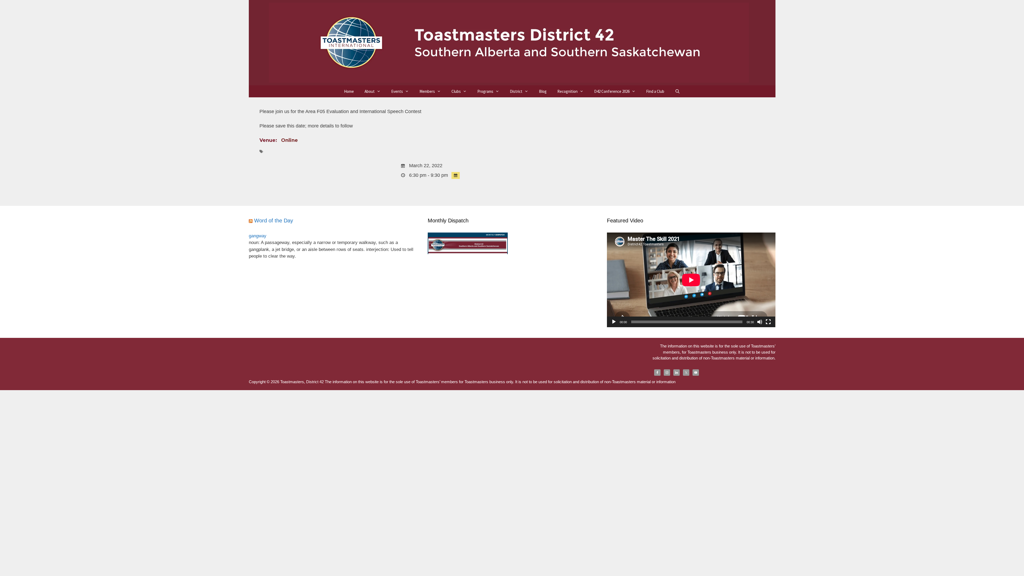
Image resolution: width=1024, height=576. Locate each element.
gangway (257, 235)
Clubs (456, 91)
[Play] (614, 322)
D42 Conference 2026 (612, 91)
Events (397, 91)
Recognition (567, 91)
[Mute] (759, 322)
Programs (485, 91)
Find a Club (655, 91)
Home (349, 91)
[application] (691, 280)
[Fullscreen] (768, 322)
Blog (543, 91)
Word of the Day (273, 220)
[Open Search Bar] (677, 91)
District (516, 91)
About (370, 91)
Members (427, 91)
